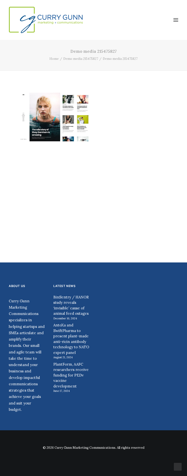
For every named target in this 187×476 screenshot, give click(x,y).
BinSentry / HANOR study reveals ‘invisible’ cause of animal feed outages (71, 305)
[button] (176, 20)
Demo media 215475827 (80, 59)
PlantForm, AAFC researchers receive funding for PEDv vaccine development (71, 375)
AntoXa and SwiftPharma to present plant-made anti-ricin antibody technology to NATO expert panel (71, 339)
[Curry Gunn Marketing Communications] (46, 20)
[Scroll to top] (178, 466)
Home (54, 59)
